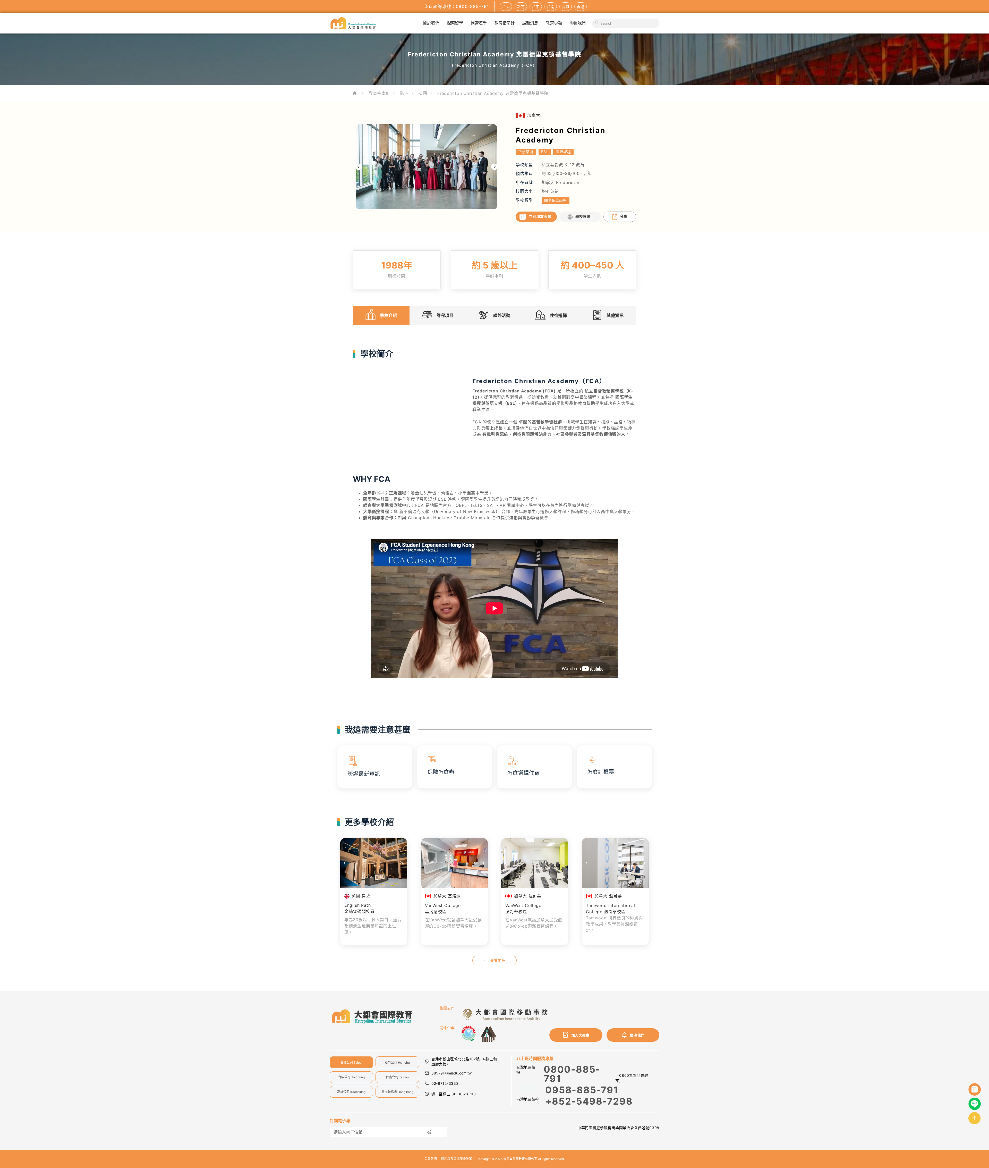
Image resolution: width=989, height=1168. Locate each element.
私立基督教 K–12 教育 (563, 164)
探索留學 (455, 23)
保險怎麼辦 (441, 772)
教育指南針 (504, 23)
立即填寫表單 (540, 216)
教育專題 (554, 23)
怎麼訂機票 (600, 772)
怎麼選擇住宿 (523, 773)
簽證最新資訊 (364, 774)
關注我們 (637, 1035)
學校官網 (583, 216)
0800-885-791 (572, 1074)
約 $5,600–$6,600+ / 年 (567, 173)
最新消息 (530, 23)
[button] (358, 167)
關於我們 (431, 23)
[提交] (429, 1132)
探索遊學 (479, 23)
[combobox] (625, 23)
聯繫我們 (578, 23)
